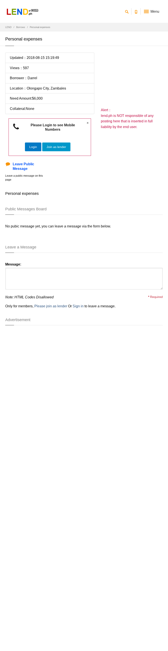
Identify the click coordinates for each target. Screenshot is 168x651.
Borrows (20, 27)
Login (33, 147)
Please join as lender (50, 306)
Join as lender (56, 147)
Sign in (78, 306)
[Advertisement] (132, 80)
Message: (13, 264)
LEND (8, 27)
